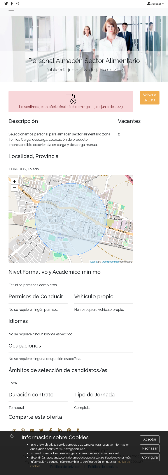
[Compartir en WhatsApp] (23, 430)
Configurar (150, 457)
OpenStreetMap (110, 261)
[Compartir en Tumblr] (78, 430)
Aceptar (149, 439)
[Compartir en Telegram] (14, 430)
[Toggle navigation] (11, 12)
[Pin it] (69, 430)
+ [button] (14, 181)
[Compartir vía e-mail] (32, 430)
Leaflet (94, 261)
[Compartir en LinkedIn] (60, 430)
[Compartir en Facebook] (50, 430)
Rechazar (150, 448)
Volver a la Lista (149, 97)
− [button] (14, 188)
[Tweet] (41, 430)
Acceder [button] (156, 3)
